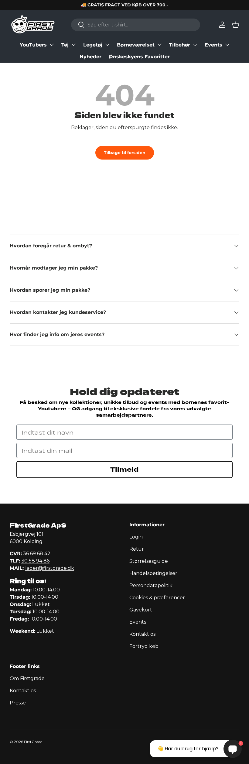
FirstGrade (33, 741)
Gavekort (140, 610)
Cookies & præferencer (157, 598)
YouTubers (33, 45)
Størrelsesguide (148, 561)
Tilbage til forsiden (124, 152)
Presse (18, 703)
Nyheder (90, 57)
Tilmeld (124, 469)
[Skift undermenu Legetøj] (107, 44)
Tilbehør (179, 45)
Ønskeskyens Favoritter (139, 57)
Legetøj (92, 45)
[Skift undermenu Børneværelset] (159, 44)
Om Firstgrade (27, 678)
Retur (136, 549)
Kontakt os (142, 634)
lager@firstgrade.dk (49, 568)
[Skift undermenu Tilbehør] (195, 44)
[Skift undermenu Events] (227, 44)
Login (136, 537)
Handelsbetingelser (153, 573)
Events (213, 45)
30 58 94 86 (35, 561)
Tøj (65, 45)
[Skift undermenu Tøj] (73, 44)
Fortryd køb (144, 646)
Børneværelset (136, 45)
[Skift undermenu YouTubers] (51, 44)
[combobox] (135, 25)
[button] (235, 24)
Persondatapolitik (150, 585)
